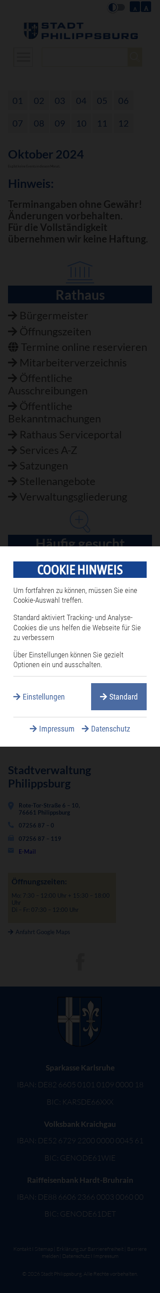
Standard (123, 696)
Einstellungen (44, 696)
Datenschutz (110, 728)
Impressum (57, 728)
